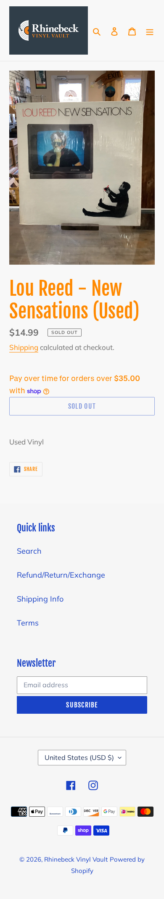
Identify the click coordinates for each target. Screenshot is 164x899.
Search (29, 551)
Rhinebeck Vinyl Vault (76, 859)
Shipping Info (40, 599)
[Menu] (150, 30)
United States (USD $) (79, 757)
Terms (28, 623)
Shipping (23, 347)
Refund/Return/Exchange (61, 575)
